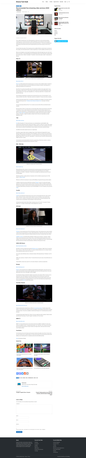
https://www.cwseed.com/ (20, 228)
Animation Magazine (56, 442)
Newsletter (61, 1)
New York (24, 280)
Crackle (17, 195)
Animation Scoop (56, 443)
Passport (37, 182)
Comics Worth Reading (56, 449)
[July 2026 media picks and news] (56, 12)
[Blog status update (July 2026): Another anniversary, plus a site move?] (56, 22)
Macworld (36, 446)
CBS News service (35, 248)
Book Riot (54, 446)
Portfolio (51, 1)
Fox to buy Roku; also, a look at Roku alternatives (41, 368)
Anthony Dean (19, 11)
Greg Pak (54, 450)
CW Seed (17, 231)
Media (47, 1)
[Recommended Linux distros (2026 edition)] (56, 8)
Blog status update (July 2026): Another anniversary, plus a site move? (63, 23)
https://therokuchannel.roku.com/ (21, 305)
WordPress (63, 456)
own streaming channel (38, 308)
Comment (18, 403)
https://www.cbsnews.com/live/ (21, 245)
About (65, 1)
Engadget (36, 445)
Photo (17, 338)
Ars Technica (37, 443)
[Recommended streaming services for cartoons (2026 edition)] (25, 352)
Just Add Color (55, 452)
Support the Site (56, 1)
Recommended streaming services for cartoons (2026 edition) (24, 355)
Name (17, 415)
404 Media (36, 442)
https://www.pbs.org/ (19, 166)
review (17, 187)
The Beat (54, 445)
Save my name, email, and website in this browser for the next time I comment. (30, 429)
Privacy (29, 456)
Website (17, 424)
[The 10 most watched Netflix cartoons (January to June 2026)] (42, 352)
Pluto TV (17, 83)
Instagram (56, 32)
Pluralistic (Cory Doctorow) (39, 449)
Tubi (17, 123)
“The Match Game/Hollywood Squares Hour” (33, 100)
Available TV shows (19, 236)
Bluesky (55, 30)
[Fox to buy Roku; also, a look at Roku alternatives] (42, 366)
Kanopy (17, 269)
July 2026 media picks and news (63, 12)
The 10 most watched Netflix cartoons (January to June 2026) (42, 355)
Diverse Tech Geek (22, 2)
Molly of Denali (22, 177)
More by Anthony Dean (25, 386)
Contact (26, 456)
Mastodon (56, 33)
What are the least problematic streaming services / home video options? (25, 369)
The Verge (36, 450)
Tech (43, 1)
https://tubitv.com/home (20, 120)
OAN (24, 112)
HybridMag (68, 456)
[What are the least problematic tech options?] (56, 17)
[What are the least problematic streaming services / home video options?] (25, 366)
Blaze (21, 112)
